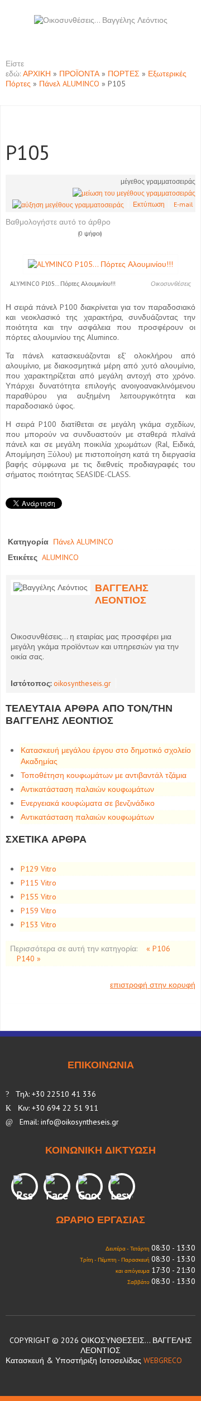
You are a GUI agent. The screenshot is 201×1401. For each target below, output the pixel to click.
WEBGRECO (162, 1360)
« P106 (158, 948)
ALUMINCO (60, 557)
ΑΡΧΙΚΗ (37, 74)
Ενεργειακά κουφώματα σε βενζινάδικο (88, 803)
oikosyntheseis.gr (82, 683)
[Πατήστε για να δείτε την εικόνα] (100, 264)
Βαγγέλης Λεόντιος (122, 593)
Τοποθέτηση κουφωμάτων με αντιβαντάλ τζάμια (103, 775)
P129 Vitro (38, 869)
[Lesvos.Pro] (121, 1186)
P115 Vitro (38, 883)
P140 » (29, 959)
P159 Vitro (38, 911)
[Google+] (89, 1186)
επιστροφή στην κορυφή (152, 985)
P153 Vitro (38, 925)
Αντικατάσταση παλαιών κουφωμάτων (87, 789)
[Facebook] (57, 1186)
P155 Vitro (38, 897)
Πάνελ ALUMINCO (69, 84)
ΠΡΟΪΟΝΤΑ (79, 74)
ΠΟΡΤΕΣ (124, 74)
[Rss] (24, 1186)
